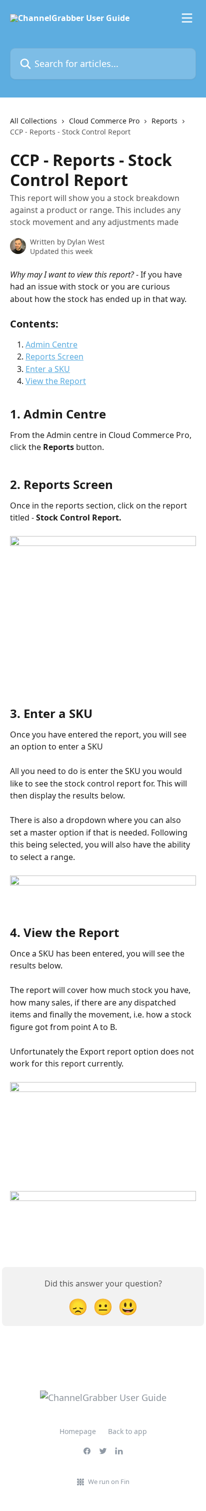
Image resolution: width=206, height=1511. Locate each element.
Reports (165, 121)
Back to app (127, 1431)
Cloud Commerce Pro (104, 121)
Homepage (78, 1431)
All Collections (33, 121)
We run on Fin (109, 1481)
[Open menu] (187, 18)
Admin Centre (52, 344)
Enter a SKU (48, 369)
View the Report (56, 381)
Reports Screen (55, 356)
